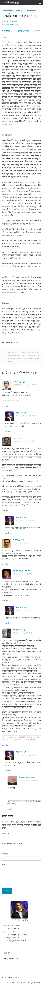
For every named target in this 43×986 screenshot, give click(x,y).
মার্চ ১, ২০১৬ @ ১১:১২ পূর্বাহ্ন (22, 543)
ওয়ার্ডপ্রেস (10, 982)
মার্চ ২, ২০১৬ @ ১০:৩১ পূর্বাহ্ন (22, 574)
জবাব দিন (5, 406)
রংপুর (16, 24)
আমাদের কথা (20, 982)
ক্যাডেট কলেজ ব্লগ (10, 2)
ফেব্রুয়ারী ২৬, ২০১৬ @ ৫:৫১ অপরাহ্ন (24, 385)
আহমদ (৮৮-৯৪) (19, 382)
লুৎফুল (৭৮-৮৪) (18, 540)
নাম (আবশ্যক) (6, 833)
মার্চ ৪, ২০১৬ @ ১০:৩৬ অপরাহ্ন (26, 416)
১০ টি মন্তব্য (36, 31)
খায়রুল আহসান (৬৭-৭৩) (21, 571)
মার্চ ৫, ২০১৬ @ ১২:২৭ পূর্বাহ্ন (28, 780)
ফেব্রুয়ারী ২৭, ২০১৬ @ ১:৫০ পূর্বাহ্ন (24, 441)
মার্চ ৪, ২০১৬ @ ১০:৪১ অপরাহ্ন (26, 610)
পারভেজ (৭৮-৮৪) (19, 630)
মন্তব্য (3, 864)
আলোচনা (10, 24)
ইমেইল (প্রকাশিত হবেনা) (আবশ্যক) (12, 843)
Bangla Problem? (34, 982)
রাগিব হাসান (17, 438)
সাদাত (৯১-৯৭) (19, 11)
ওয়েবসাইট (5, 854)
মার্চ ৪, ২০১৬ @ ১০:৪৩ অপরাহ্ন (26, 755)
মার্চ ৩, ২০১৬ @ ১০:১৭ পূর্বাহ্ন (22, 633)
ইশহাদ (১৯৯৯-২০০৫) (26, 777)
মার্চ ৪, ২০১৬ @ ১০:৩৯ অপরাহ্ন (26, 520)
